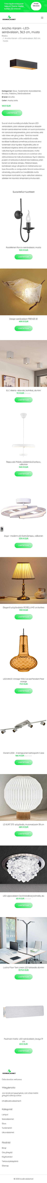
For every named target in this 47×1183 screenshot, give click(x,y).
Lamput (5, 1114)
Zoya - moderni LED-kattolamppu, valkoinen (23, 536)
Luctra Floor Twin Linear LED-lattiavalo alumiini (23, 967)
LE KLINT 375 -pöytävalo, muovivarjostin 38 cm (23, 824)
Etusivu (5, 36)
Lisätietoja (12, 113)
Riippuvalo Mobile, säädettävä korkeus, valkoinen (23, 463)
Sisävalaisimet (35, 91)
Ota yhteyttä (7, 1152)
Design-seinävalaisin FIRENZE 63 (23, 319)
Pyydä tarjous (36, 5)
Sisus (15, 91)
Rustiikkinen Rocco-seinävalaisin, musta (23, 247)
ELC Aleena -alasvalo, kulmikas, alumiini (23, 390)
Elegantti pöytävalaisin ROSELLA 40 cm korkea (23, 607)
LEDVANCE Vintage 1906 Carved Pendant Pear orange (23, 680)
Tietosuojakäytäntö (10, 1161)
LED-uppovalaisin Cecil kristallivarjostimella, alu (23, 896)
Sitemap (5, 1166)
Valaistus (13, 93)
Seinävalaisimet (23, 93)
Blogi (4, 1148)
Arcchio (5, 93)
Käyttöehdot (7, 1157)
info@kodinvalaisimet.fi (11, 1101)
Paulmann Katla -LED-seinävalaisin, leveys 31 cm (23, 1040)
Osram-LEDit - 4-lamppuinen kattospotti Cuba (23, 753)
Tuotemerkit (23, 91)
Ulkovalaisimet (8, 1132)
